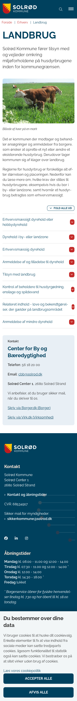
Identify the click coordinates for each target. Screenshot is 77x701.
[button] (72, 9)
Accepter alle (38, 678)
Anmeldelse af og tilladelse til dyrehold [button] (33, 262)
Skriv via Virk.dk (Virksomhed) (30, 417)
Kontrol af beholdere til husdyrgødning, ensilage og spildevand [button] (33, 289)
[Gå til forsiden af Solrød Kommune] (26, 9)
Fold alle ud (63, 208)
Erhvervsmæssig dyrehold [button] (23, 249)
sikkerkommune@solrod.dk (29, 519)
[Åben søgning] (61, 9)
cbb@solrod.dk (30, 374)
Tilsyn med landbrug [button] (19, 274)
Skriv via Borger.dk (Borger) (29, 408)
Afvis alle (38, 692)
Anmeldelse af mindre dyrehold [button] (27, 322)
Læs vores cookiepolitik (22, 671)
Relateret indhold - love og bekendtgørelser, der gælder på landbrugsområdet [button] (35, 307)
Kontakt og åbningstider (27, 495)
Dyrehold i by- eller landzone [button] (25, 237)
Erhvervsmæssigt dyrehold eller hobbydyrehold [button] (28, 222)
